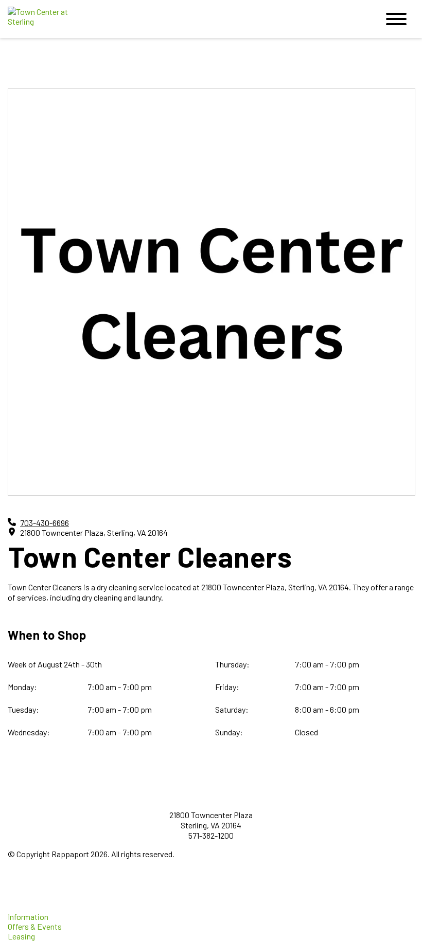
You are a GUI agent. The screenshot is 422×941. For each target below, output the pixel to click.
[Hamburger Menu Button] (396, 19)
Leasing (21, 936)
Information (28, 916)
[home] (185, 19)
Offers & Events (35, 926)
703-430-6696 (44, 523)
